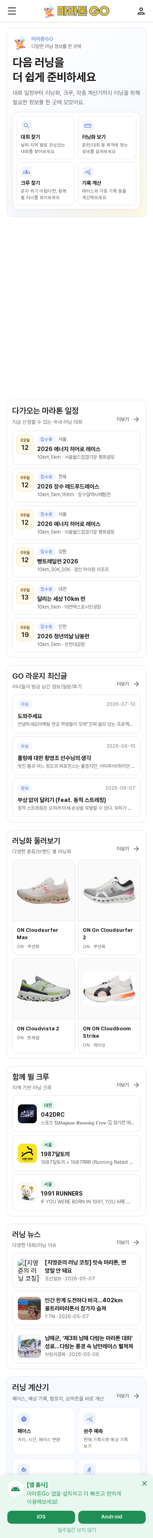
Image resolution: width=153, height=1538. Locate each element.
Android (111, 1517)
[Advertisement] (76, 312)
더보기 (123, 419)
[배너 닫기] (144, 1483)
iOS (41, 1517)
